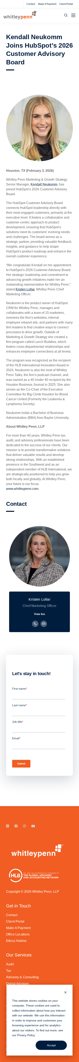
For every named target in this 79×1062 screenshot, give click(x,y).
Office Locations (18, 934)
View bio (39, 614)
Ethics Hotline (16, 941)
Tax (8, 970)
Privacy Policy (26, 1035)
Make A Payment (47, 4)
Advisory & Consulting (22, 977)
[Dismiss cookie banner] (65, 992)
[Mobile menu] (73, 15)
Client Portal (66, 4)
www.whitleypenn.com (22, 488)
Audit (10, 964)
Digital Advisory (17, 983)
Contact (31, 4)
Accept (51, 1045)
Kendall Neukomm (44, 184)
